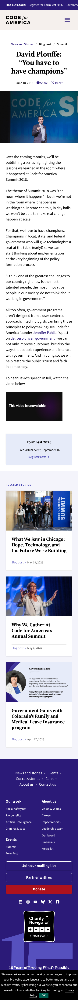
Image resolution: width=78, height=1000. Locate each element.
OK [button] (44, 995)
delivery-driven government (33, 338)
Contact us (47, 784)
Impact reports (51, 822)
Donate (39, 889)
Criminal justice (15, 829)
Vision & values (51, 809)
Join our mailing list (39, 865)
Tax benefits (13, 815)
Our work (13, 801)
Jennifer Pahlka (45, 332)
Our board (48, 835)
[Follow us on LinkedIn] (21, 902)
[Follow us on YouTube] (35, 902)
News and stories (28, 773)
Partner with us (39, 877)
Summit (11, 847)
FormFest (12, 853)
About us (27, 784)
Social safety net (16, 809)
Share (44, 83)
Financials (48, 842)
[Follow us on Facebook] (57, 902)
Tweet (58, 83)
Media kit (47, 849)
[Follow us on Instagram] (28, 902)
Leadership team (52, 829)
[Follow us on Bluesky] (43, 902)
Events (53, 773)
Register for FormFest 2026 (46, 5)
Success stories (28, 778)
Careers (51, 778)
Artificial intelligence (19, 822)
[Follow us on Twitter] (50, 902)
